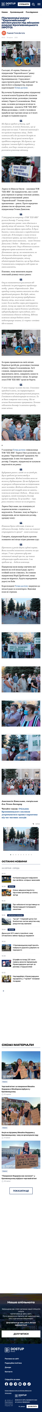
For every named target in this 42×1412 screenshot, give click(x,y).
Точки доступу (21, 88)
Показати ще (21, 1191)
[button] (10, 855)
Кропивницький (16, 12)
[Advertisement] (21, 1018)
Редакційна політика (13, 1363)
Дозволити (32, 1406)
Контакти (8, 1372)
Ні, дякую (22, 1406)
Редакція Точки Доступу (16, 33)
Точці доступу (19, 450)
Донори (8, 1367)
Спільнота (24, 4)
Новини (5, 12)
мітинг (38, 824)
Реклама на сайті (12, 1359)
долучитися (21, 1334)
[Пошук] (33, 4)
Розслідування (32, 12)
